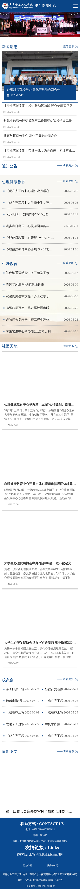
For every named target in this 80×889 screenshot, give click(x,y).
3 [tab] (46, 35)
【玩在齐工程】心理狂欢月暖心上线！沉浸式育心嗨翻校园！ (30, 191)
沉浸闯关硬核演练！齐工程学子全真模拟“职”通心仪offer (30, 296)
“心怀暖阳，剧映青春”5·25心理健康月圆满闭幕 (30, 214)
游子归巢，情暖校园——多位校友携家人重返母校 (17, 689)
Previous (3, 24)
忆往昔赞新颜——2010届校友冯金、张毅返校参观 (56, 689)
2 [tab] (42, 35)
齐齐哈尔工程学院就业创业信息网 (40, 854)
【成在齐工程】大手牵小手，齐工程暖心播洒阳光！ (30, 202)
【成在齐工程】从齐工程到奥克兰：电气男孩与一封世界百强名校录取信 (17, 712)
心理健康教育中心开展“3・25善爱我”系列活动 (30, 249)
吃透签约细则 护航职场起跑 (25, 284)
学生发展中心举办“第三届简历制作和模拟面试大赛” (30, 331)
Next (77, 24)
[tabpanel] (40, 24)
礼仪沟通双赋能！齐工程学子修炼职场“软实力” (30, 273)
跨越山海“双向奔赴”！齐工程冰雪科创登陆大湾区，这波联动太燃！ (17, 700)
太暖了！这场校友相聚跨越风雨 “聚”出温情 (17, 724)
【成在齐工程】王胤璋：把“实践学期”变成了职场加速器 (56, 700)
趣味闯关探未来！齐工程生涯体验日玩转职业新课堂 (30, 319)
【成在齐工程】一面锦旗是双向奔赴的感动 (17, 735)
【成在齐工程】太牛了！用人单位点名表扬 (56, 735)
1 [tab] (37, 35)
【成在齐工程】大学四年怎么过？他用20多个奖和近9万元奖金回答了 (56, 712)
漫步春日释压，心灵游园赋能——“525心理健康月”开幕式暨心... (30, 226)
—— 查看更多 (65, 46)
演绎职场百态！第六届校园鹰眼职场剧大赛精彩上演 (30, 308)
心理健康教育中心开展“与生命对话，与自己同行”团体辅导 (30, 237)
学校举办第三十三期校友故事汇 (56, 724)
